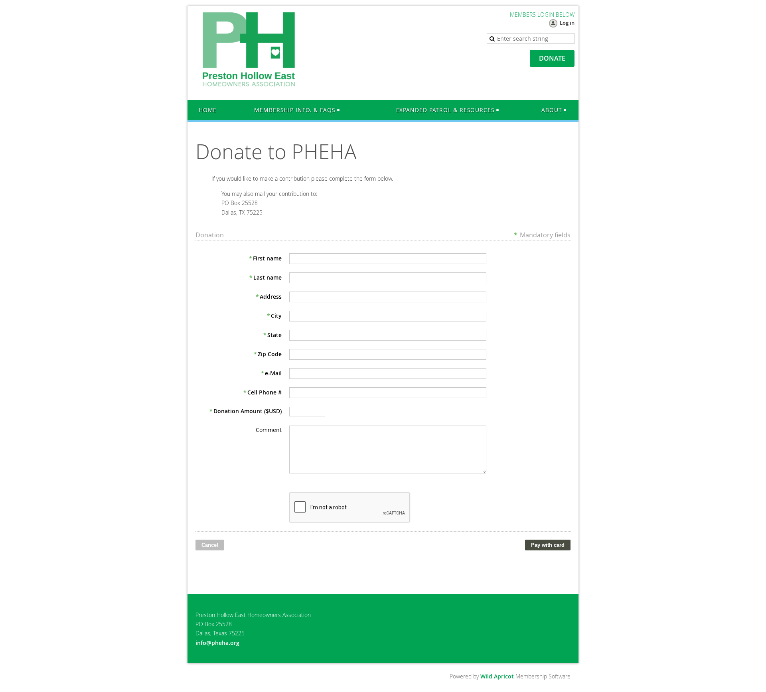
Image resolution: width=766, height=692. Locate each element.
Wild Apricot (497, 676)
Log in (567, 22)
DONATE (552, 58)
